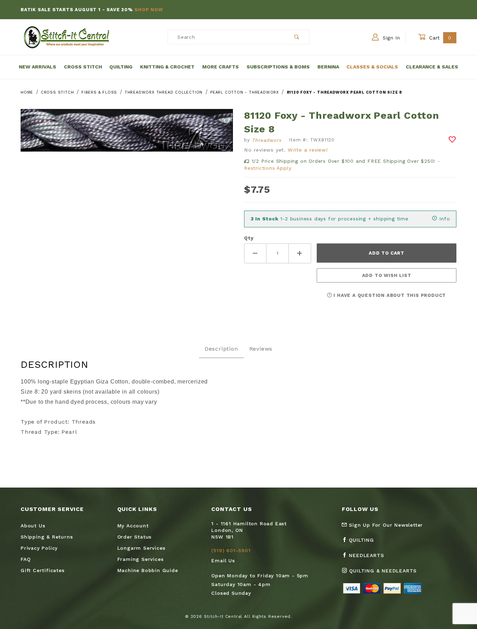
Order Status (134, 537)
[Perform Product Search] (297, 37)
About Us (33, 525)
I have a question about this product (389, 295)
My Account (133, 525)
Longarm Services (141, 548)
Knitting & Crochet (167, 67)
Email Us (223, 560)
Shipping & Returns (47, 537)
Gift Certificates (43, 570)
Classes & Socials (372, 67)
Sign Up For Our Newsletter (385, 525)
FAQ (25, 559)
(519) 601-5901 (230, 550)
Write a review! (308, 150)
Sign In (390, 38)
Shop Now (148, 9)
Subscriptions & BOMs (278, 67)
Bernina (328, 67)
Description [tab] (221, 348)
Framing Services (140, 559)
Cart (439, 38)
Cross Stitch (83, 67)
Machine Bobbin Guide (147, 570)
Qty (248, 238)
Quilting (120, 67)
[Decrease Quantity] (255, 253)
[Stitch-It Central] (66, 36)
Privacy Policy (39, 548)
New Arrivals (37, 67)
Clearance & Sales (432, 67)
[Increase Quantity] (300, 253)
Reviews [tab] (261, 348)
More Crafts (220, 67)
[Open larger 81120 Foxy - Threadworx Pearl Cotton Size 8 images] (127, 135)
